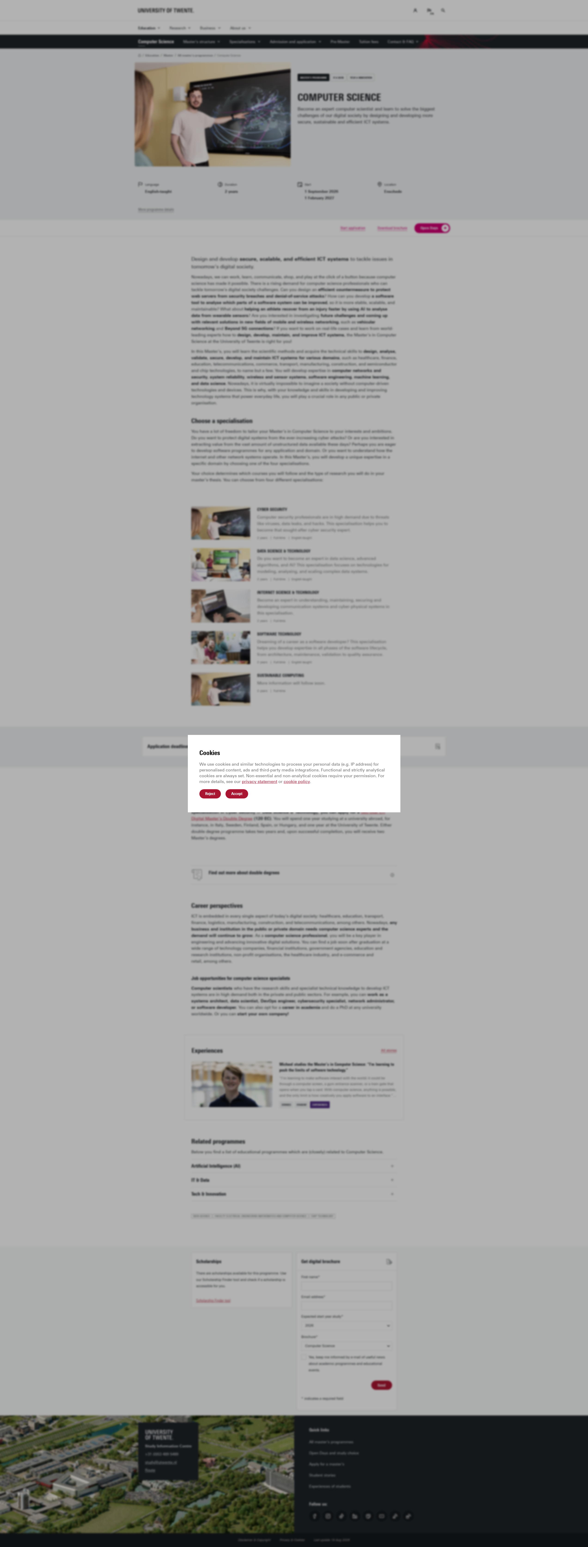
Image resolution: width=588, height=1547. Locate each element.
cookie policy (297, 781)
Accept (236, 793)
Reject (210, 793)
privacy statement (259, 781)
